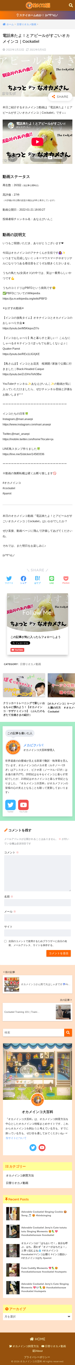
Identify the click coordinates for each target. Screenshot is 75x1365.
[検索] (68, 1033)
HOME (39, 1339)
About (39, 1351)
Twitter (10, 811)
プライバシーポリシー (37, 1357)
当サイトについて (16, 1138)
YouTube (23, 811)
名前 (8, 896)
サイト (8, 926)
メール (10, 911)
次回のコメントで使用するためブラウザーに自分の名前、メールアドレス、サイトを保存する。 (38, 943)
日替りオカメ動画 (30, 664)
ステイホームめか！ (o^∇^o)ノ (38, 15)
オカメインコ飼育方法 (20, 1175)
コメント (11, 852)
